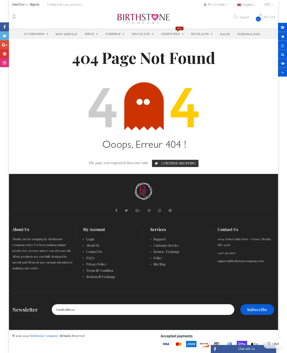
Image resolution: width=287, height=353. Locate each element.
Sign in (34, 4)
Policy (158, 258)
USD (269, 4)
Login (90, 239)
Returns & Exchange (100, 277)
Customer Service (166, 245)
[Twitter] (4, 35)
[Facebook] (4, 26)
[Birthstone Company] (143, 190)
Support (160, 239)
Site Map (160, 264)
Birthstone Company (44, 336)
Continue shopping (178, 163)
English (247, 4)
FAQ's (90, 258)
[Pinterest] (4, 53)
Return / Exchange (167, 252)
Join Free (18, 4)
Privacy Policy (96, 264)
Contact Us (94, 252)
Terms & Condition (99, 270)
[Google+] (4, 44)
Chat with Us (246, 349)
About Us (92, 245)
